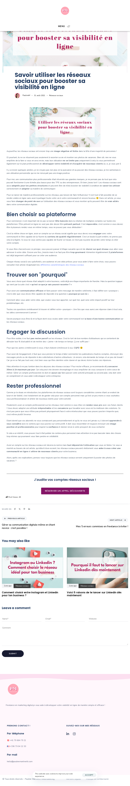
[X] (20, 509)
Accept (89, 775)
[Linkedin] (29, 509)
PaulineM (26, 95)
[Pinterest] (24, 509)
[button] (65, 26)
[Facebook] (15, 509)
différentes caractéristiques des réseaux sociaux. (62, 264)
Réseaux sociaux (56, 95)
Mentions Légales (73, 779)
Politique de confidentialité (97, 779)
